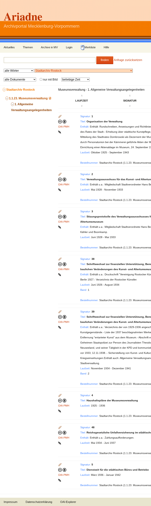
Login (69, 47)
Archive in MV (49, 47)
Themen (28, 47)
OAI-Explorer (68, 501)
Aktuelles (9, 47)
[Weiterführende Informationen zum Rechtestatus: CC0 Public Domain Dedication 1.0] (62, 121)
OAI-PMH (63, 126)
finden (105, 60)
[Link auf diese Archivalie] (60, 131)
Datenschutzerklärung (39, 501)
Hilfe (106, 47)
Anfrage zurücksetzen (128, 60)
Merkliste (90, 47)
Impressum (10, 501)
